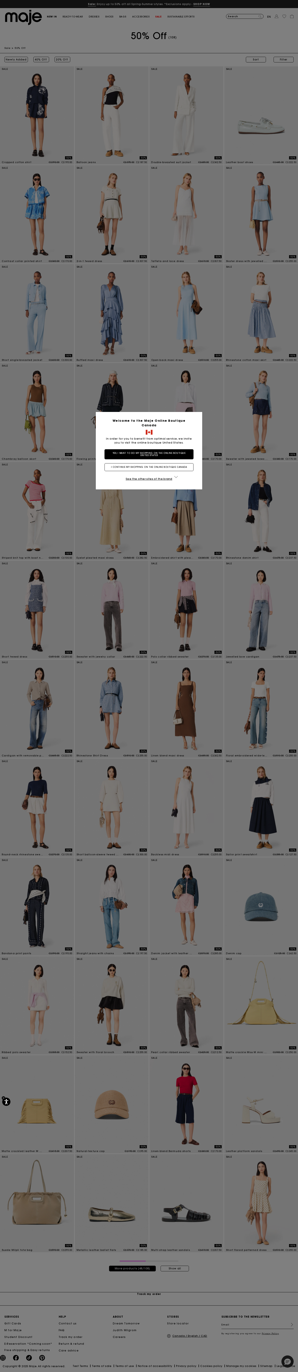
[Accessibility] (6, 1102)
